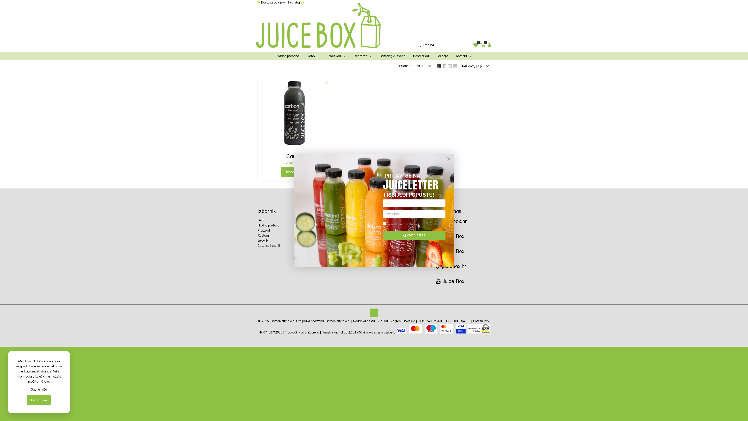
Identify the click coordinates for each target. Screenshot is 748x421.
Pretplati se (416, 235)
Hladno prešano (268, 225)
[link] (413, 66)
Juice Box (452, 281)
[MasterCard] (416, 332)
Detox (262, 220)
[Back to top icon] (374, 313)
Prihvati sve (39, 400)
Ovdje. (45, 381)
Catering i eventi (269, 245)
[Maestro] (431, 332)
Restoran (264, 235)
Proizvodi (264, 230)
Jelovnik (263, 240)
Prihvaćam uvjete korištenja (402, 224)
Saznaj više (39, 389)
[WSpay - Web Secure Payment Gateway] (479, 332)
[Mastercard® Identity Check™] (447, 332)
